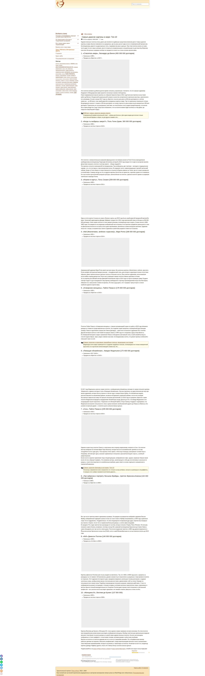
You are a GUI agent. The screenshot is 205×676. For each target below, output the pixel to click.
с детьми (63, 85)
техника (71, 92)
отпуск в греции (73, 77)
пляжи (62, 80)
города (72, 63)
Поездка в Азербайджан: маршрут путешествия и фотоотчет (66, 36)
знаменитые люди (60, 72)
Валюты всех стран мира (63, 47)
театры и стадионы (64, 92)
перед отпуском (73, 78)
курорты (57, 75)
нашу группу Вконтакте (119, 648)
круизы (63, 73)
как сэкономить (74, 72)
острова (68, 75)
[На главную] (60, 4)
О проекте (59, 53)
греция (57, 65)
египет (63, 68)
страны (57, 92)
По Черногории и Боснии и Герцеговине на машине (64, 40)
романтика (58, 85)
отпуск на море (66, 78)
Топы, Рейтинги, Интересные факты (65, 50)
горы (76, 63)
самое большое (70, 85)
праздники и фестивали (67, 82)
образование (63, 75)
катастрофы (58, 73)
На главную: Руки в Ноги (82, 34)
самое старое (65, 90)
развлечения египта (60, 83)
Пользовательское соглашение (65, 58)
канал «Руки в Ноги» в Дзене (102, 648)
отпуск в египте (59, 78)
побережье (71, 80)
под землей (58, 82)
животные (70, 68)
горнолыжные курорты (64, 63)
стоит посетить (73, 90)
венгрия (57, 63)
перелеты (58, 80)
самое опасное (69, 89)
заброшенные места (60, 70)
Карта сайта (59, 56)
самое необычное (60, 89)
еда (66, 68)
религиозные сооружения (70, 84)
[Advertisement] (102, 20)
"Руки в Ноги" (75, 670)
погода (76, 80)
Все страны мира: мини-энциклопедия (63, 44)
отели (64, 77)
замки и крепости (70, 70)
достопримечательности (64, 67)
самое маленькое (72, 87)
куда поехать (70, 74)
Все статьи (88, 34)
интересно (67, 72)
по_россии (66, 80)
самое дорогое (63, 87)
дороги (60, 65)
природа (75, 82)
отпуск (68, 77)
